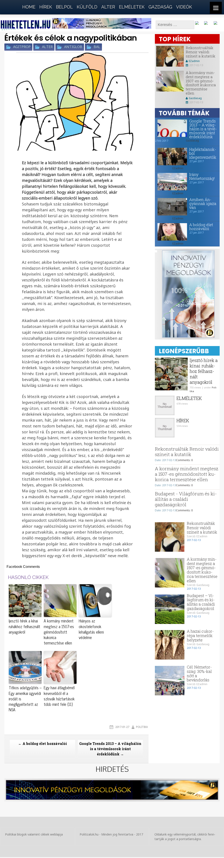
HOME (28, 7)
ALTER (108, 7)
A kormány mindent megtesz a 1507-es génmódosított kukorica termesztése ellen (59, 632)
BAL (97, 47)
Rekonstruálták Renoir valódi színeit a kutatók (200, 51)
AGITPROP (22, 47)
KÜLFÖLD (87, 7)
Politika (142, 727)
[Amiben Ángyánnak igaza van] (171, 206)
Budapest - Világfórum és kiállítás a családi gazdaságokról (186, 499)
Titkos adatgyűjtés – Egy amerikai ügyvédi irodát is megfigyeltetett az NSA (25, 698)
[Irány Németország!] (171, 181)
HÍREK (45, 7)
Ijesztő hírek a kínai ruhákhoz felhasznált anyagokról (24, 626)
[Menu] (216, 8)
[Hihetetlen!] (11, 6)
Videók (184, 7)
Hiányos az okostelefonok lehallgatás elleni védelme (91, 629)
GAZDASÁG (160, 7)
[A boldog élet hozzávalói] (171, 232)
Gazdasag (195, 98)
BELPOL (64, 7)
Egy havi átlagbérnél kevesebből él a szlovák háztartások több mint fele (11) (59, 696)
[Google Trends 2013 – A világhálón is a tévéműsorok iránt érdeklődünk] (171, 128)
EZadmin (194, 61)
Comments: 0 (184, 460)
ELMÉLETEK (132, 7)
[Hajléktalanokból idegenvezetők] (171, 156)
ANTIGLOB (73, 47)
